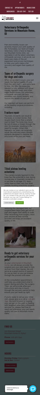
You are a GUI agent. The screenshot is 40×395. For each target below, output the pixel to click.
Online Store (31, 8)
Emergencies (11, 11)
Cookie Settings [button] (9, 202)
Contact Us (9, 8)
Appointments (19, 8)
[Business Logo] (8, 18)
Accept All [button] (20, 202)
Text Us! (30, 11)
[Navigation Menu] (37, 18)
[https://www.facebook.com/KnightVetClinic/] (20, 2)
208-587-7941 (21, 11)
